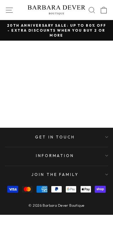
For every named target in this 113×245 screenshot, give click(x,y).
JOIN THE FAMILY (55, 174)
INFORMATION (55, 155)
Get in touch (55, 137)
